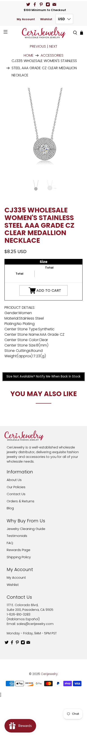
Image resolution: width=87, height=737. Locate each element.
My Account (26, 19)
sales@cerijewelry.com (35, 624)
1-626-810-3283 (18, 614)
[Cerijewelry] (43, 32)
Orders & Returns (20, 501)
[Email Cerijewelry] (54, 4)
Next (53, 46)
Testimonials (17, 535)
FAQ (10, 543)
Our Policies (16, 487)
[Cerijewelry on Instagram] (48, 4)
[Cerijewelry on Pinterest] (41, 4)
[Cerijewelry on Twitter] (28, 4)
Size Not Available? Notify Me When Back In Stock (43, 376)
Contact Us (16, 494)
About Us (14, 479)
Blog (10, 508)
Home (28, 55)
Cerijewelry (49, 674)
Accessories (52, 55)
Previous (38, 46)
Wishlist (46, 19)
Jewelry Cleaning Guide (26, 528)
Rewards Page (18, 549)
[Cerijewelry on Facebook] (35, 4)
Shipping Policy (19, 557)
